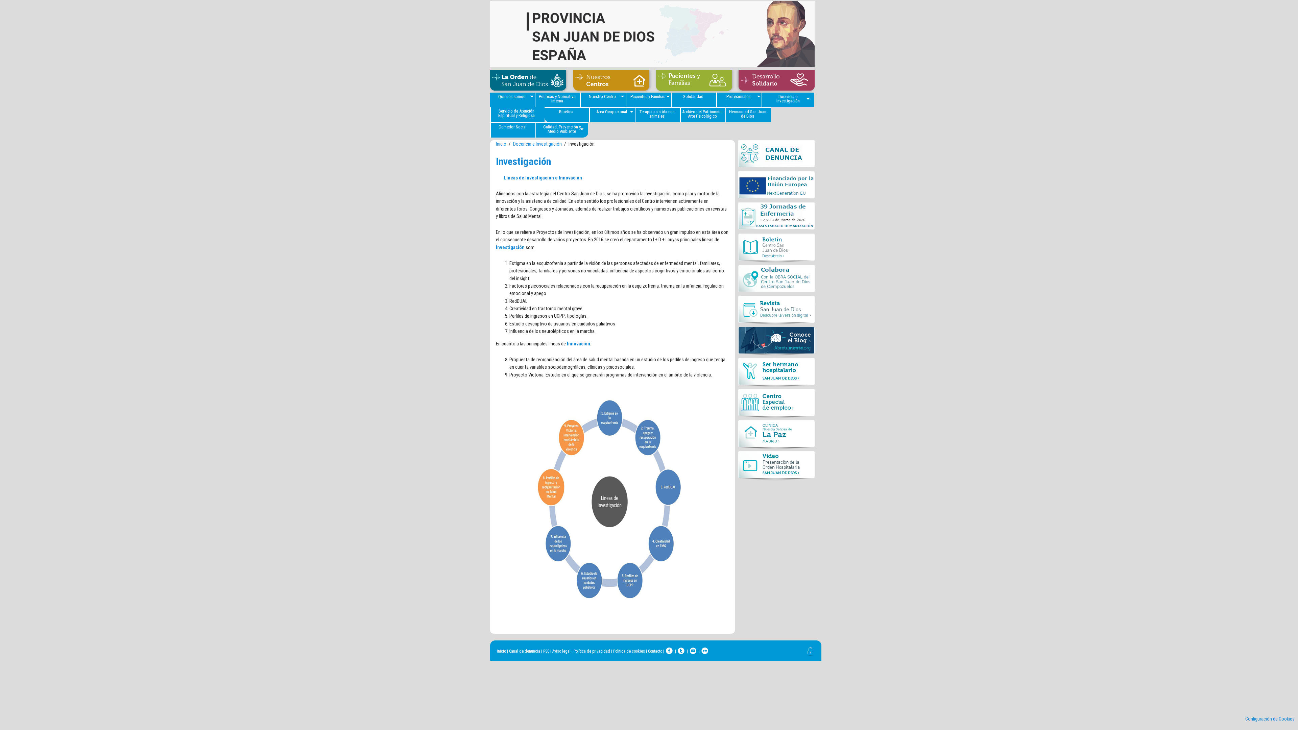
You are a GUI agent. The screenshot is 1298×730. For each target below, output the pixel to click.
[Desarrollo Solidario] (775, 81)
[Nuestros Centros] (611, 81)
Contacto (655, 651)
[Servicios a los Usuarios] (694, 81)
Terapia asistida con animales (657, 114)
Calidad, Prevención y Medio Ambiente (562, 129)
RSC (546, 651)
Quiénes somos (511, 96)
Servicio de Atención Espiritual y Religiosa (516, 113)
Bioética (566, 111)
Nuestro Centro (602, 96)
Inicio (501, 144)
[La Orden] (530, 81)
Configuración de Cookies (1270, 719)
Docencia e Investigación (788, 98)
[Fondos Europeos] (776, 186)
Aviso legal (561, 651)
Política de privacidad (592, 651)
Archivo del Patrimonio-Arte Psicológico (702, 114)
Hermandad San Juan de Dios (747, 114)
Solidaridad (693, 96)
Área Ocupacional (611, 111)
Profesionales (738, 96)
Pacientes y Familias (647, 96)
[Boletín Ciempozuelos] (776, 249)
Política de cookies (629, 651)
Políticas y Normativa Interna (557, 98)
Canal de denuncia (524, 651)
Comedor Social (513, 126)
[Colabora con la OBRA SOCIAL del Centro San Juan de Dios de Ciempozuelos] (776, 280)
